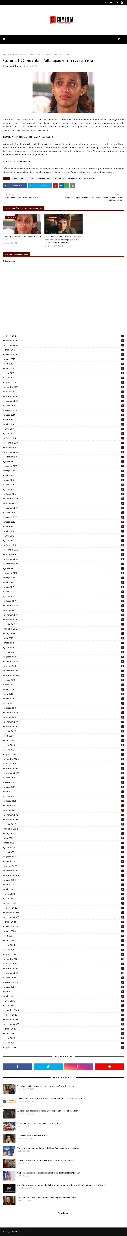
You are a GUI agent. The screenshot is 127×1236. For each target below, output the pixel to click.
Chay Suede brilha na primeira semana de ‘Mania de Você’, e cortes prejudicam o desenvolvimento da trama (63, 239)
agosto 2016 (63, 545)
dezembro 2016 (63, 564)
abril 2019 (63, 694)
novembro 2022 (63, 871)
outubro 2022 (63, 866)
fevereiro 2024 (63, 926)
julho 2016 (63, 540)
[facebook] (106, 2)
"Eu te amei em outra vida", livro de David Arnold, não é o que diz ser (48, 1148)
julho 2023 (63, 898)
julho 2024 (63, 950)
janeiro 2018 (63, 624)
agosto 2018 (63, 657)
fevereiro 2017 (63, 573)
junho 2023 (63, 894)
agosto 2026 (63, 1047)
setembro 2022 (63, 861)
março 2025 (63, 987)
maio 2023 (63, 889)
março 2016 (63, 522)
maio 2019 (63, 698)
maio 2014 (63, 424)
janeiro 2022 (63, 824)
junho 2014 (63, 429)
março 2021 (63, 787)
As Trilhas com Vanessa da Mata (32, 1135)
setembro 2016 (63, 550)
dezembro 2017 (63, 619)
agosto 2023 (63, 903)
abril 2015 (63, 475)
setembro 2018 (63, 661)
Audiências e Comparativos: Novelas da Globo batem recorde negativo (49, 1098)
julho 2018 (63, 652)
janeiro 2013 (64, 350)
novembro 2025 (63, 1019)
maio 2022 (63, 843)
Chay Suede (17, 178)
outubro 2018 (63, 666)
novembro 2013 (63, 396)
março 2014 (63, 415)
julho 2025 (63, 1005)
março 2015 (63, 471)
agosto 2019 (63, 708)
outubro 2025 (63, 1015)
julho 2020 (63, 750)
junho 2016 (63, 536)
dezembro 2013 (63, 401)
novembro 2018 (63, 671)
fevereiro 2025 (63, 982)
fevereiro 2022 (63, 829)
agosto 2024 (63, 954)
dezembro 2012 (64, 345)
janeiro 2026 (63, 1029)
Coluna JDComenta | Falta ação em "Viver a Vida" (22, 238)
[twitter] (111, 2)
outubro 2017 (63, 610)
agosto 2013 (63, 382)
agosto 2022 (63, 857)
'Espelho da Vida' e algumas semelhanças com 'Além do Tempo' (45, 1086)
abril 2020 (63, 736)
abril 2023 (63, 884)
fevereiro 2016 (63, 517)
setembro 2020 (63, 759)
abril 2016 (63, 526)
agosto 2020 (63, 754)
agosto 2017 (63, 601)
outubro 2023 (63, 908)
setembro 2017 (63, 605)
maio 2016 (63, 531)
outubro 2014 (63, 447)
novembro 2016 (63, 559)
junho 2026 (63, 1038)
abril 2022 (63, 838)
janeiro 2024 (64, 922)
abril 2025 (63, 991)
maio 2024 (63, 940)
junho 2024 (64, 945)
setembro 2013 (63, 387)
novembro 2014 (63, 452)
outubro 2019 (63, 717)
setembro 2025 (63, 1010)
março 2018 (63, 633)
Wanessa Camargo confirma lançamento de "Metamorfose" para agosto (51, 1172)
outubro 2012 (64, 336)
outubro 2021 (63, 810)
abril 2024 (64, 936)
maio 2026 (64, 1033)
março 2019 (63, 689)
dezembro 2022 (63, 875)
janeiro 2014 (63, 405)
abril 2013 (63, 364)
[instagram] (116, 2)
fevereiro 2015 (63, 466)
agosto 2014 (63, 438)
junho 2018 (63, 647)
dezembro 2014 (63, 457)
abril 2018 (63, 638)
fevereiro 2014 (63, 410)
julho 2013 (63, 378)
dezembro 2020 (63, 773)
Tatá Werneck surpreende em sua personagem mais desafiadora (47, 1197)
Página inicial (8, 54)
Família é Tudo (44, 178)
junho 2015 (63, 485)
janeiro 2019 (63, 680)
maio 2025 (63, 996)
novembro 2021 (63, 815)
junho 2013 (63, 373)
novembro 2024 (63, 968)
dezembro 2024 (64, 973)
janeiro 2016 (63, 512)
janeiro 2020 (63, 731)
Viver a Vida (21, 54)
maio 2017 (63, 587)
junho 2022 (63, 847)
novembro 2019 (63, 722)
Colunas (30, 178)
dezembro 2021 (63, 819)
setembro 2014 (63, 443)
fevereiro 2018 (63, 629)
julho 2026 (63, 1043)
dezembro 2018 (63, 675)
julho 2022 (63, 852)
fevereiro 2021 (63, 782)
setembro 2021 (64, 805)
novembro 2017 (63, 615)
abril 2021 (63, 791)
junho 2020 (63, 745)
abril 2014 (63, 419)
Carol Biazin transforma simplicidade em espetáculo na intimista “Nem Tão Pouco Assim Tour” (61, 1185)
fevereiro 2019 (63, 684)
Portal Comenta (25, 1232)
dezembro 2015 (63, 508)
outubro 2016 (63, 554)
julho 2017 (63, 596)
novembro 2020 (63, 768)
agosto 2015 (63, 494)
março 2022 (63, 833)
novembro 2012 (63, 340)
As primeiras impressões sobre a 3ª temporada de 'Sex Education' (47, 1110)
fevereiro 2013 (63, 354)
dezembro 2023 (63, 917)
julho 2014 (63, 433)
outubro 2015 (63, 503)
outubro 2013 (63, 392)
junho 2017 (63, 591)
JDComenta (59, 178)
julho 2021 (63, 796)
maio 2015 (63, 480)
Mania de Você (74, 178)
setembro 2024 (64, 959)
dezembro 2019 (63, 726)
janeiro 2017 (64, 568)
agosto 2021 (64, 801)
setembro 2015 (63, 498)
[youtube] (122, 2)
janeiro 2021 (63, 778)
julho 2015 (63, 489)
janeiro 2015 (63, 461)
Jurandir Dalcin (13, 66)
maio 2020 (63, 740)
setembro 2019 (63, 712)
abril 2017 (63, 582)
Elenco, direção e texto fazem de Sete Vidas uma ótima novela (45, 1160)
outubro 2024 (63, 964)
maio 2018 (63, 643)
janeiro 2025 (64, 977)
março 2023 (63, 880)
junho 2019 (63, 703)
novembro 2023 (63, 912)
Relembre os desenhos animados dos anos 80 (38, 1123)
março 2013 (64, 359)
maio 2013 (63, 368)
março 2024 (64, 931)
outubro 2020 (63, 764)
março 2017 (63, 578)
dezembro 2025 (63, 1024)
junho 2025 (63, 1001)
